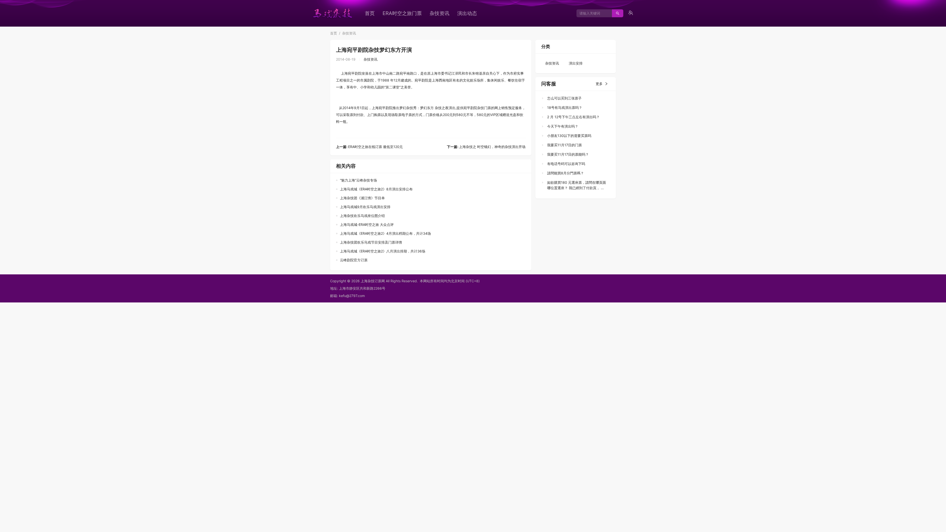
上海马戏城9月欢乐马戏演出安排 (365, 207)
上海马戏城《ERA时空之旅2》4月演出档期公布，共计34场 (385, 233)
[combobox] (592, 13)
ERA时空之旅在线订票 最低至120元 (369, 147)
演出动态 (467, 13)
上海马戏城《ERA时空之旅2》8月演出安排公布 (376, 189)
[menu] (442, 13)
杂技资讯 (439, 13)
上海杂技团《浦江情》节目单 (362, 198)
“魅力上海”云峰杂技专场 (358, 180)
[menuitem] (370, 13)
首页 (370, 13)
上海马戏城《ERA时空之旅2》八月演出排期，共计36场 (382, 251)
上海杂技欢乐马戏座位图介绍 (362, 216)
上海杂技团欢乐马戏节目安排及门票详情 (371, 242)
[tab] (574, 98)
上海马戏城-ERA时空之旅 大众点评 (367, 224)
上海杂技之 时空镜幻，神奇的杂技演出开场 (486, 147)
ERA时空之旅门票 (402, 13)
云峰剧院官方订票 (354, 260)
